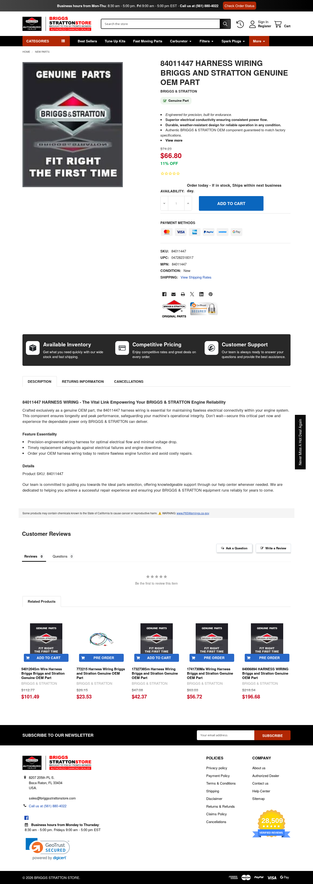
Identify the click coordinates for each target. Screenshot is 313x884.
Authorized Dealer (265, 775)
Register (264, 26)
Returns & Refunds (220, 806)
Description (39, 381)
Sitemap (258, 798)
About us (259, 767)
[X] (192, 294)
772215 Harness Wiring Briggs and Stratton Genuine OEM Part (101, 673)
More (257, 41)
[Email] (174, 294)
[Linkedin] (202, 294)
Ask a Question (236, 548)
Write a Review (275, 548)
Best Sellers (87, 41)
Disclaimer (214, 798)
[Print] (183, 294)
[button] (48, 849)
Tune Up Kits (115, 41)
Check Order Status (240, 5)
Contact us (260, 783)
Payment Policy (218, 775)
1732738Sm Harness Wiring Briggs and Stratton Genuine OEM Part (155, 673)
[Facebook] (164, 294)
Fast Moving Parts (147, 41)
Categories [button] (37, 41)
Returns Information (83, 381)
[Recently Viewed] (241, 24)
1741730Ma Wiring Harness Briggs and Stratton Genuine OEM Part (210, 673)
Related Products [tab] (41, 601)
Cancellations (128, 381)
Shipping (212, 790)
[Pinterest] (211, 294)
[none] (72, 124)
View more (173, 140)
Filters (205, 41)
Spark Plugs (231, 41)
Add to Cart (48, 657)
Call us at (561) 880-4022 (199, 5)
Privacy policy (216, 767)
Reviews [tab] (30, 556)
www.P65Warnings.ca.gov (193, 513)
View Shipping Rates (196, 277)
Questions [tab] (60, 556)
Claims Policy (216, 813)
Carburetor (179, 41)
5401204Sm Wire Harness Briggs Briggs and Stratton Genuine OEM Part (43, 673)
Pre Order (103, 657)
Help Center (261, 790)
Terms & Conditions (221, 783)
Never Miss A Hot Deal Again (300, 442)
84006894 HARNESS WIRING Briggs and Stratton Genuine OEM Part (265, 673)
